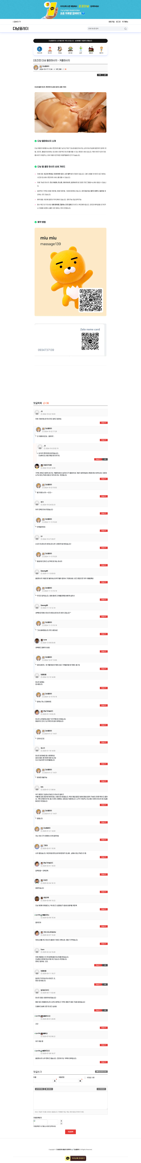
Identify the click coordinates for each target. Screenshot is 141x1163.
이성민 (45, 880)
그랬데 (45, 845)
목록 (99, 75)
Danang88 (44, 571)
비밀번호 (61, 1077)
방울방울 (43, 675)
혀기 (42, 502)
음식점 (70, 53)
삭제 (105, 459)
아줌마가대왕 (47, 465)
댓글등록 (70, 1132)
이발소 (60, 53)
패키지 (101, 53)
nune (45, 640)
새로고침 (61, 1123)
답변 (105, 75)
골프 (80, 53)
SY (42, 536)
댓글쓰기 (103, 422)
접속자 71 (17, 22)
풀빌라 (91, 53)
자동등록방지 (37, 1118)
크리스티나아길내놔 (49, 932)
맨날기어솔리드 (48, 711)
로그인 (118, 22)
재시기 (43, 748)
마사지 (50, 53)
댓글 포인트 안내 (102, 1071)
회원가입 (112, 22)
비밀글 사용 (90, 1078)
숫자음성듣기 (61, 1121)
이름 (34, 1077)
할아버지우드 (45, 990)
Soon (42, 949)
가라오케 (39, 53)
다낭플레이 (45, 66)
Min (42, 787)
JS (42, 411)
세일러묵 (46, 898)
